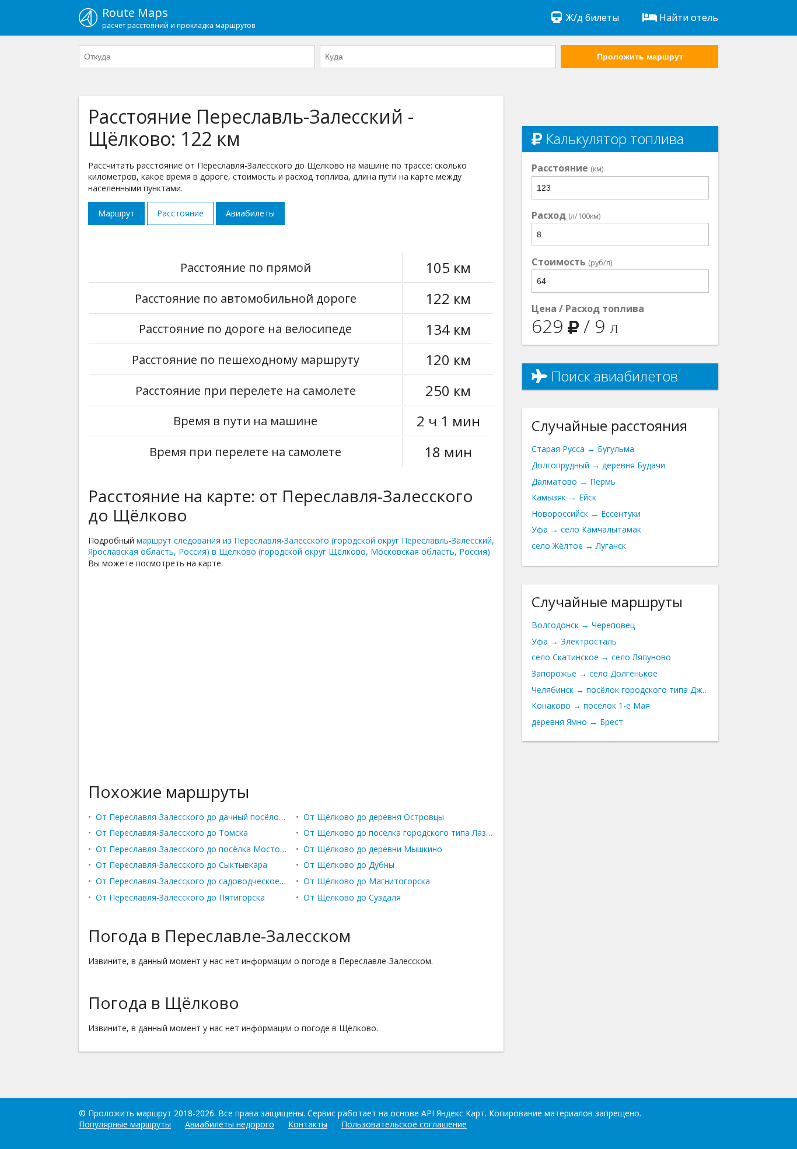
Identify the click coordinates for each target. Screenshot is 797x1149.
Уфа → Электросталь (574, 641)
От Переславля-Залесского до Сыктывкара (181, 864)
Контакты (307, 1124)
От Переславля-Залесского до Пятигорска (180, 897)
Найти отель (688, 17)
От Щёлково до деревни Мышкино (372, 848)
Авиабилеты (250, 213)
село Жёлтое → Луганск (579, 545)
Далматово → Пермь (574, 481)
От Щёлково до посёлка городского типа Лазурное (398, 832)
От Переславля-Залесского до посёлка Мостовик (191, 848)
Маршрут (116, 213)
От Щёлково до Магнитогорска (366, 881)
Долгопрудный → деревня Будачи (598, 465)
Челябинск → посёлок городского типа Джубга (620, 689)
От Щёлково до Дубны (348, 864)
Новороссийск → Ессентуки (586, 513)
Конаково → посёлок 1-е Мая (591, 705)
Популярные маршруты (125, 1124)
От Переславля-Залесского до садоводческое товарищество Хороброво (191, 881)
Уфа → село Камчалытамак (586, 529)
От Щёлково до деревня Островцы (373, 816)
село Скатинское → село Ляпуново (601, 657)
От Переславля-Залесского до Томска (172, 832)
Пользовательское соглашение (404, 1124)
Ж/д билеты (592, 17)
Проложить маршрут (640, 56)
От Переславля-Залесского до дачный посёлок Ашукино (191, 816)
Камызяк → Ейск (564, 497)
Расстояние (180, 213)
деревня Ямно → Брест (577, 721)
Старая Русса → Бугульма (583, 448)
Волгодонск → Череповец (583, 624)
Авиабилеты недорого (229, 1124)
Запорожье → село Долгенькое (595, 673)
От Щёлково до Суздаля (352, 897)
